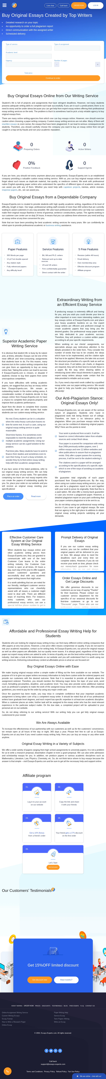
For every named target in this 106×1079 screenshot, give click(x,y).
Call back (63, 6)
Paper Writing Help (61, 1013)
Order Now (79, 5)
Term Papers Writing (61, 1019)
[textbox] (29, 48)
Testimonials (57, 1006)
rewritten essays (9, 124)
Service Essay (59, 1016)
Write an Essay (60, 1022)
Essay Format (7, 1019)
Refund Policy (61, 1072)
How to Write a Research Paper (13, 1022)
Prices (37, 1006)
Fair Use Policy (74, 1072)
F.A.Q (82, 1006)
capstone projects (71, 187)
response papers (9, 190)
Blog (66, 1006)
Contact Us (90, 1006)
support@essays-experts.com (53, 1064)
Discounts (46, 1006)
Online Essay (7, 1025)
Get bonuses (53, 867)
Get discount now (39, 980)
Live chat (50, 6)
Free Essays (74, 1006)
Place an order (13, 496)
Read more (36, 496)
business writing (53, 225)
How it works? (66, 980)
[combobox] (29, 48)
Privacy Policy (49, 1072)
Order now (29, 1006)
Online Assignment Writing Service (15, 1013)
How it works (16, 1006)
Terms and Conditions (34, 1072)
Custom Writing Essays (11, 1016)
